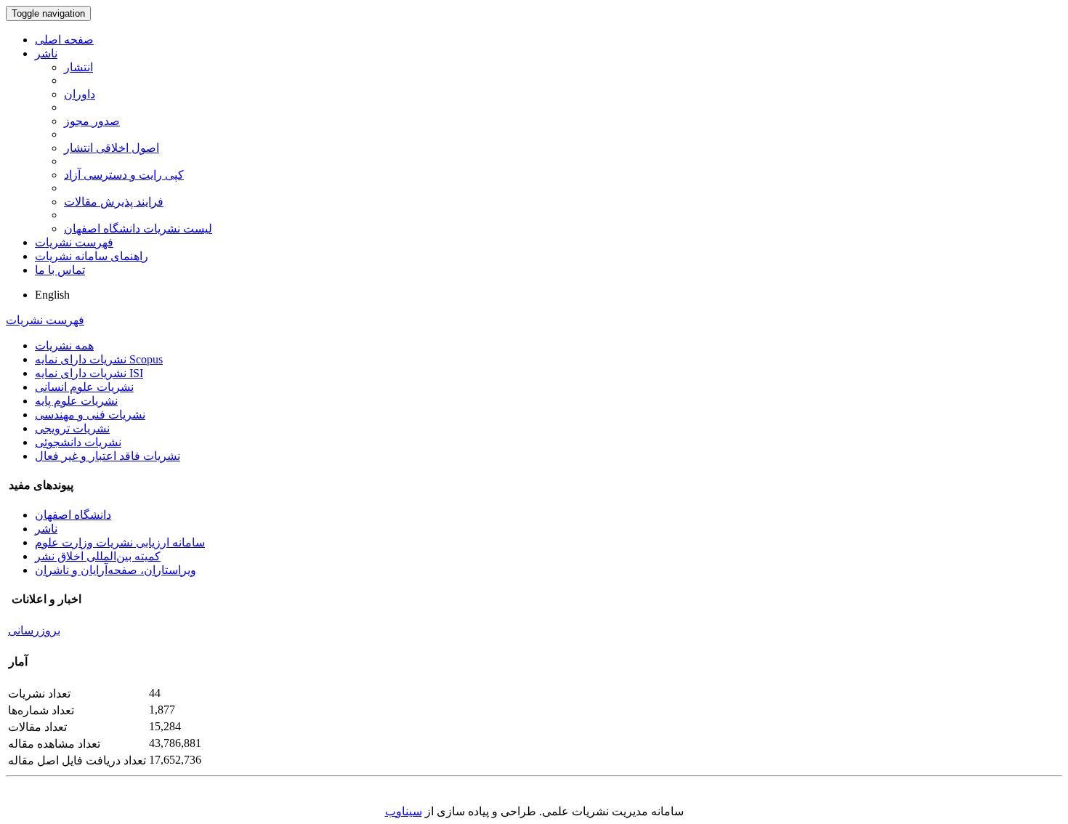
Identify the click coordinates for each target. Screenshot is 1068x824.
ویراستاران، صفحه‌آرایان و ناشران (115, 570)
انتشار (78, 67)
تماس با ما (60, 270)
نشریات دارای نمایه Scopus (99, 359)
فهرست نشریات (74, 242)
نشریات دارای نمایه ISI (89, 373)
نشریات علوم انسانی (84, 387)
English (52, 294)
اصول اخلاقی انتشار (111, 148)
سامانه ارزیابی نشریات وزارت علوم (120, 542)
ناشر (46, 53)
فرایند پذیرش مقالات (113, 201)
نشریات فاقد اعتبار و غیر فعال (107, 456)
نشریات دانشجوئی (78, 442)
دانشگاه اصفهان (73, 515)
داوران (79, 94)
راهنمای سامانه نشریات (91, 256)
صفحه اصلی (64, 39)
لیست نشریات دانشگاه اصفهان (138, 228)
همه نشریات (64, 345)
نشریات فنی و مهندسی (90, 414)
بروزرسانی (34, 630)
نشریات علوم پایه (76, 401)
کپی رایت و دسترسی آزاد (124, 175)
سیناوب (403, 811)
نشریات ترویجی (72, 428)
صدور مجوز (92, 121)
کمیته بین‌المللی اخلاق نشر (98, 556)
